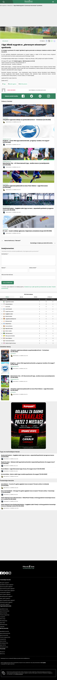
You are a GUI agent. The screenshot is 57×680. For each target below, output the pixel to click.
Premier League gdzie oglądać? (7, 590)
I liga (4, 84)
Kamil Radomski (11, 90)
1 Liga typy (2, 626)
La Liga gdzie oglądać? (5, 592)
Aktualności (10, 5)
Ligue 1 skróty (3, 645)
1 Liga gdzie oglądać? (5, 604)
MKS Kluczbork (23, 84)
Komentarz (4, 254)
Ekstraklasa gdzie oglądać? (6, 602)
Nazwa (3, 267)
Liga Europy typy (3, 613)
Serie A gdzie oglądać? (5, 594)
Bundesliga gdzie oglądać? (6, 596)
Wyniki (35, 297)
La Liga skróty (3, 639)
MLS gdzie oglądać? (4, 582)
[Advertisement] (28, 17)
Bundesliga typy (3, 620)
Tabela (7, 297)
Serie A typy (2, 618)
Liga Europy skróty (4, 635)
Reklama (28, 658)
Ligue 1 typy (2, 622)
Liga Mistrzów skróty (4, 631)
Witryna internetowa (7, 274)
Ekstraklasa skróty (4, 647)
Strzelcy (50, 297)
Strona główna (3, 5)
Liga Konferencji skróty (5, 633)
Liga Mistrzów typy (4, 609)
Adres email (32, 267)
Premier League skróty (5, 637)
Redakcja (3, 658)
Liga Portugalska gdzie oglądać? (7, 600)
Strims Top (2, 653)
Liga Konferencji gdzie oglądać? (7, 588)
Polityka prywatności (17, 658)
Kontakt (24, 658)
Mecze (21, 297)
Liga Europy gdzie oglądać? (6, 586)
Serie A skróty (3, 641)
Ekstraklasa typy (3, 624)
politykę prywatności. (19, 674)
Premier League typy (4, 615)
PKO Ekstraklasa (28, 294)
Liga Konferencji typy (4, 611)
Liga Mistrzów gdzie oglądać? (6, 584)
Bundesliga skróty (4, 643)
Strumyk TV (2, 651)
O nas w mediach (9, 658)
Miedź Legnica (12, 84)
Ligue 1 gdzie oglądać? (5, 598)
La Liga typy (2, 616)
